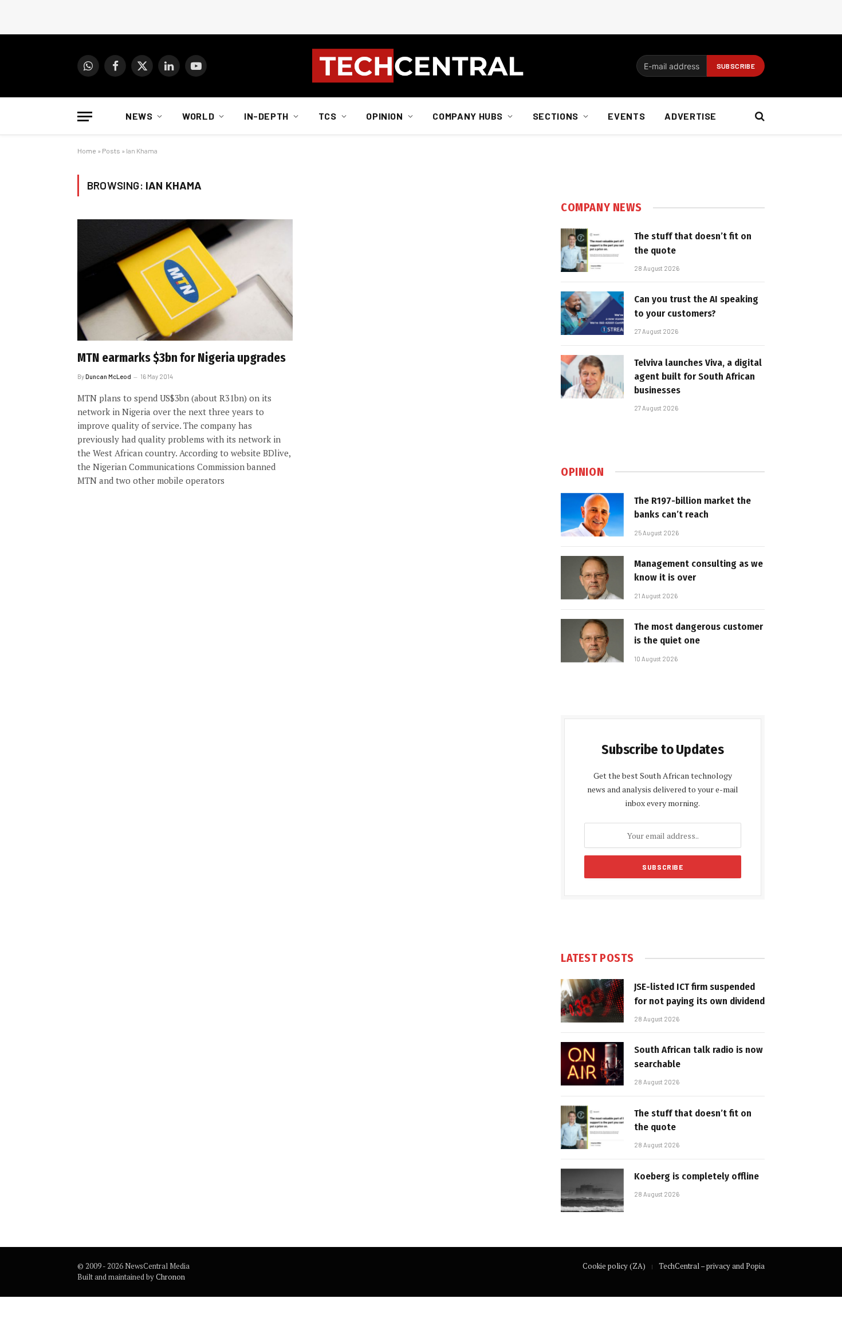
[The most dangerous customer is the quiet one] (592, 640)
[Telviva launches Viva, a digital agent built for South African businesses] (592, 376)
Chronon (170, 1277)
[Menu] (84, 116)
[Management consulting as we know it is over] (592, 577)
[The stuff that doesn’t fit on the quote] (592, 250)
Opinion (384, 115)
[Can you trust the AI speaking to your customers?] (592, 313)
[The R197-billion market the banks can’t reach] (592, 514)
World (198, 115)
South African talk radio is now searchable (698, 1057)
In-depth (266, 115)
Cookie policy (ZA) (614, 1266)
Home (86, 151)
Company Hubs (467, 115)
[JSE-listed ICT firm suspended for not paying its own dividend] (592, 1001)
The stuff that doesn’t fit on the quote (692, 243)
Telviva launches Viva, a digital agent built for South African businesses (698, 377)
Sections (556, 115)
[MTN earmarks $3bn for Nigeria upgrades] (185, 280)
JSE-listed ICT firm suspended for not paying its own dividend (699, 994)
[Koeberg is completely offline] (592, 1190)
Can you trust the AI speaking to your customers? (696, 306)
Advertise (690, 115)
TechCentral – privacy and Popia (712, 1266)
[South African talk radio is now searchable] (592, 1064)
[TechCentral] (421, 65)
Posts (111, 151)
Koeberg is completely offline (696, 1176)
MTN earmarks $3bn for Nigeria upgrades (181, 357)
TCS (327, 115)
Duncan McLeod (108, 376)
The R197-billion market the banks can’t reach (692, 507)
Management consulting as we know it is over (698, 570)
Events (626, 115)
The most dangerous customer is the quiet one (698, 633)
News (139, 115)
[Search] (759, 116)
